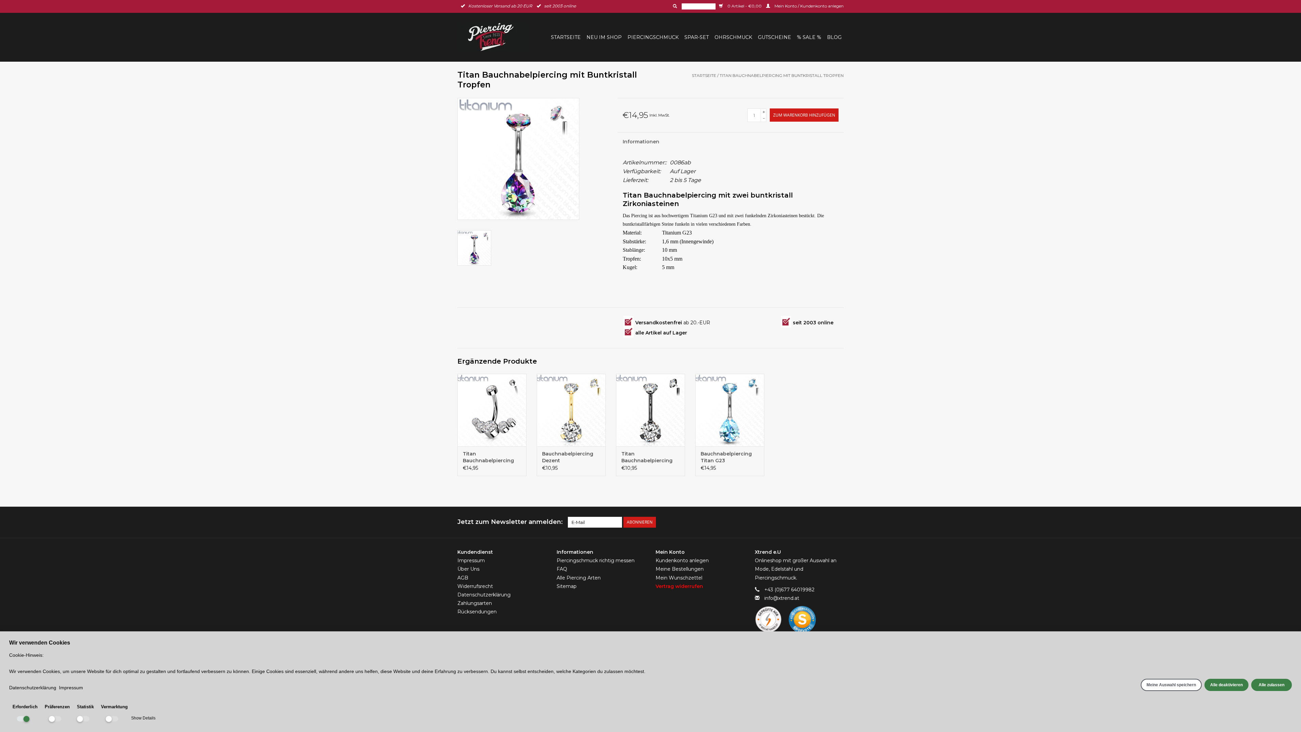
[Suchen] (674, 6)
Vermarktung (114, 706)
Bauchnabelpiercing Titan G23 (726, 457)
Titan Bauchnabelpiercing (488, 457)
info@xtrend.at (781, 598)
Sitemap (567, 586)
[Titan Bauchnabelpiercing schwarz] (650, 410)
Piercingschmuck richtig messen (596, 560)
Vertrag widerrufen (679, 586)
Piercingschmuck (653, 37)
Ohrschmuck (733, 37)
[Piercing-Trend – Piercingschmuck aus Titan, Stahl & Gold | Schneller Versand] (495, 37)
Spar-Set (696, 37)
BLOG (834, 37)
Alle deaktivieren (1226, 685)
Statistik (85, 706)
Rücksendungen (477, 612)
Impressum (471, 560)
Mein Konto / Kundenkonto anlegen (808, 5)
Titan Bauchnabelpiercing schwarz (647, 457)
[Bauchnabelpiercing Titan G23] (729, 410)
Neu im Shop (604, 37)
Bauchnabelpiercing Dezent (567, 457)
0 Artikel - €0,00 (744, 5)
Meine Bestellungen (680, 569)
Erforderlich (25, 706)
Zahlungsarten (474, 603)
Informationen (641, 142)
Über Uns (468, 569)
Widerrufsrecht (475, 586)
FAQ (562, 569)
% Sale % (809, 37)
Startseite (566, 37)
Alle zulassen (1271, 685)
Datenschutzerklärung (484, 595)
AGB (462, 578)
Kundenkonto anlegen (682, 560)
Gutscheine (774, 37)
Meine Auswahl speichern (1171, 685)
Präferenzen (57, 706)
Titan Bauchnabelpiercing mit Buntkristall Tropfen (782, 75)
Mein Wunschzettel (679, 578)
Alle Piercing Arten (579, 578)
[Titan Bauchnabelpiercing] (491, 410)
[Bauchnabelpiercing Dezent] (571, 410)
